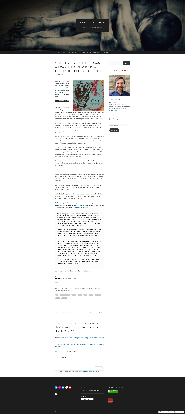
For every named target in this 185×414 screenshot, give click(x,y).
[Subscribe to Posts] (56, 394)
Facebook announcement (80, 207)
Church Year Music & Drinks (90, 52)
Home (58, 52)
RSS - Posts (60, 394)
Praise (65, 290)
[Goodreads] (122, 70)
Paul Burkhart (115, 100)
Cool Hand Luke (65, 294)
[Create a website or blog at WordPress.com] (55, 411)
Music (91, 294)
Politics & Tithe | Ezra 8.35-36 (63, 313)
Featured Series (73, 52)
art (57, 294)
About (64, 52)
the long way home (92, 22)
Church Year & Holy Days (81, 288)
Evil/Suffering (97, 288)
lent (85, 294)
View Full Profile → (114, 110)
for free (67, 189)
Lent (56, 290)
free (80, 294)
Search (126, 63)
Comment (98, 367)
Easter (90, 288)
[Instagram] (117, 70)
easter (74, 294)
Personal (60, 290)
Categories (112, 117)
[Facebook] (120, 70)
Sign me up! (114, 130)
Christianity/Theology (67, 288)
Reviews (70, 290)
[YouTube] (125, 70)
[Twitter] (114, 70)
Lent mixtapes (85, 271)
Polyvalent (58, 207)
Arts (59, 288)
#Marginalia (105, 52)
